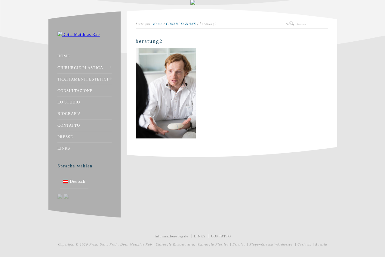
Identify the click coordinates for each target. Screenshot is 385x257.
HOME (63, 56)
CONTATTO (68, 125)
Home (157, 23)
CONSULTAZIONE (181, 23)
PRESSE (65, 137)
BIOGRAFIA (69, 113)
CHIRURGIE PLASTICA (80, 67)
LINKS (63, 148)
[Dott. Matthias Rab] (78, 34)
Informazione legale (171, 236)
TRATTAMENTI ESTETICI (82, 79)
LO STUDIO (68, 102)
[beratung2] (166, 137)
